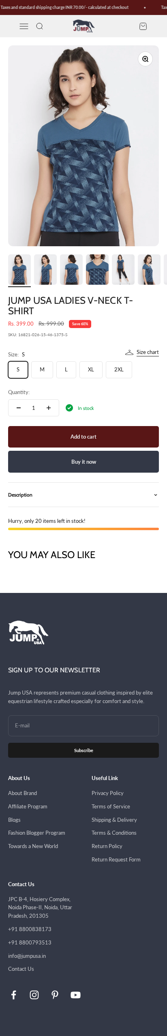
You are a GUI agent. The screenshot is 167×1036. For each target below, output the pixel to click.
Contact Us (21, 969)
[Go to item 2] (45, 270)
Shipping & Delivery (114, 819)
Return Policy (107, 846)
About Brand (22, 793)
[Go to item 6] (149, 270)
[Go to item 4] (97, 270)
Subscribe (83, 750)
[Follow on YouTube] (75, 994)
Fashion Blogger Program (36, 832)
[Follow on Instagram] (34, 994)
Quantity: (19, 392)
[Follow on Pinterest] (54, 994)
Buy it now (83, 461)
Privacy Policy (108, 793)
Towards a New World (33, 846)
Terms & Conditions (114, 832)
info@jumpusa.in (27, 956)
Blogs (14, 819)
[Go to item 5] (123, 270)
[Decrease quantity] (19, 408)
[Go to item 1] (19, 270)
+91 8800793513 (29, 942)
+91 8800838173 (29, 929)
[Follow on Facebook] (13, 994)
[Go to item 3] (71, 270)
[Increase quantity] (49, 408)
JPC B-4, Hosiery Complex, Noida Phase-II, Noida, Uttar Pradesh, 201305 (40, 907)
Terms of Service (111, 806)
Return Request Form (116, 859)
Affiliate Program (27, 806)
